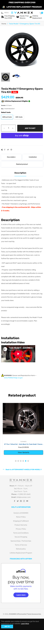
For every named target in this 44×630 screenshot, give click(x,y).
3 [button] (20, 461)
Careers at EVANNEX (21, 513)
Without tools (7, 117)
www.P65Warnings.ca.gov (13, 378)
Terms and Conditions (21, 533)
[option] (22, 429)
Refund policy (21, 549)
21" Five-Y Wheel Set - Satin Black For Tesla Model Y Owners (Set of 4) (22, 444)
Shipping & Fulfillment (21, 521)
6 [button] (28, 461)
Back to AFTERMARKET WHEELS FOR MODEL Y (23, 470)
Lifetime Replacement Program (21, 553)
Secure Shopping (21, 537)
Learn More (25, 624)
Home (3, 24)
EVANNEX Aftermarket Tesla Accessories (25, 614)
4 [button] (23, 461)
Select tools (6, 112)
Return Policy (21, 517)
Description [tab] (20, 173)
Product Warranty (21, 525)
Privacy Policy (21, 529)
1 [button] (15, 461)
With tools (18, 117)
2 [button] (18, 461)
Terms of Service (21, 545)
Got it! (7, 626)
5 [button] (25, 461)
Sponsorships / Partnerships (21, 541)
